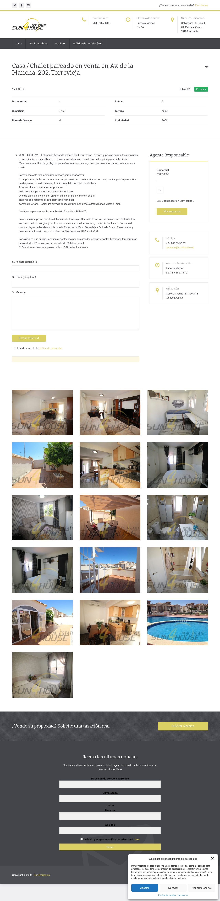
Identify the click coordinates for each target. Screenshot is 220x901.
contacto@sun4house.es (180, 247)
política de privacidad (50, 348)
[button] (213, 859)
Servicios (60, 43)
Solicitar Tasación (183, 726)
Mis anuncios (171, 211)
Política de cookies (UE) (87, 43)
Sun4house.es (42, 875)
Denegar (173, 887)
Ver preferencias (201, 887)
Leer (137, 839)
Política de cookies (167, 895)
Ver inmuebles (38, 43)
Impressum (183, 895)
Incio (19, 43)
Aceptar (144, 887)
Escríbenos (201, 5)
